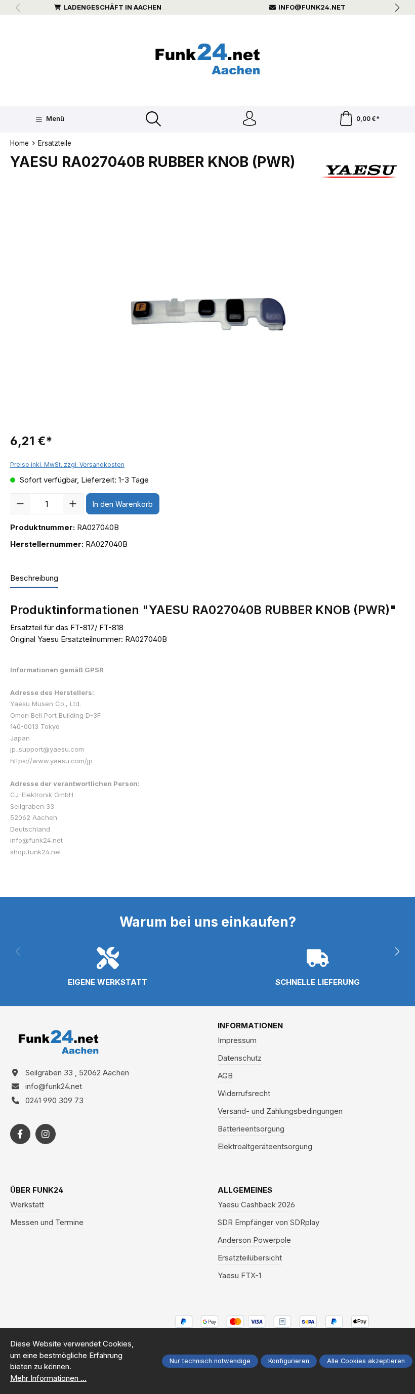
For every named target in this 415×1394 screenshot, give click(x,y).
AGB (225, 1075)
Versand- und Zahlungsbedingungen (280, 1111)
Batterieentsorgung (251, 1129)
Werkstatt (27, 1204)
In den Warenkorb (123, 504)
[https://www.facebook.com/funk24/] (20, 1134)
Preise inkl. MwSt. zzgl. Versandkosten (67, 464)
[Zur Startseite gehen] (207, 58)
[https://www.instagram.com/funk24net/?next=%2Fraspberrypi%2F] (45, 1134)
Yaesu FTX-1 (239, 1275)
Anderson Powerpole (254, 1240)
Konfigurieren (288, 1361)
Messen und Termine (47, 1222)
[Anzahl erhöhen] (73, 504)
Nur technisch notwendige (210, 1361)
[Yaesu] (360, 171)
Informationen (250, 1025)
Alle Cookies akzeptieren (366, 1361)
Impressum (237, 1040)
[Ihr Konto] (249, 119)
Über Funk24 (36, 1190)
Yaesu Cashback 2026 (256, 1204)
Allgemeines (245, 1190)
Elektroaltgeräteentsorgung (265, 1146)
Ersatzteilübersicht (250, 1257)
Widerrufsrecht (244, 1093)
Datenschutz (240, 1058)
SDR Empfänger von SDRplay (268, 1222)
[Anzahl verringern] (20, 504)
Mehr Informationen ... (48, 1378)
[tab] (34, 579)
